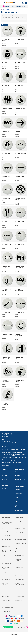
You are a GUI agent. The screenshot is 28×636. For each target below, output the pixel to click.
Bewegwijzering (19, 517)
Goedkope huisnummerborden (20, 584)
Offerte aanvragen (19, 486)
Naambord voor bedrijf (20, 543)
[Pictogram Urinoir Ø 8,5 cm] (20, 35)
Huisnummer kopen (6, 546)
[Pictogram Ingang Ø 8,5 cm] (20, 217)
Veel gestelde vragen (20, 479)
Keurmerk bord (19, 532)
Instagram (4, 492)
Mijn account (5, 471)
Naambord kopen (19, 524)
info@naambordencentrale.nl (9, 442)
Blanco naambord (6, 600)
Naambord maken (6, 579)
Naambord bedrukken (7, 604)
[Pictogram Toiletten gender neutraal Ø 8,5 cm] (20, 262)
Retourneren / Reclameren (18, 506)
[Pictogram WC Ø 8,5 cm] (7, 127)
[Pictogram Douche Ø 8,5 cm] (20, 240)
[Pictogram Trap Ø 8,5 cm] (7, 308)
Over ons (17, 471)
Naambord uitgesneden (7, 607)
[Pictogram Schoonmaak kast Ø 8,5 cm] (7, 285)
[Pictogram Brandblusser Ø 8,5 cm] (7, 376)
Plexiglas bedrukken (20, 551)
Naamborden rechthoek (18, 560)
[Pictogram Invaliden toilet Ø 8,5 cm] (20, 104)
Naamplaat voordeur (7, 542)
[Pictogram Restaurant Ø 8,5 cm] (7, 217)
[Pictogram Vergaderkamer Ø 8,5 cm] (20, 285)
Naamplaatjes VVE (6, 539)
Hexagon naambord (6, 555)
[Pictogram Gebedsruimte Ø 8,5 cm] (7, 399)
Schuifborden (18, 536)
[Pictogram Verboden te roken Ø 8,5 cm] (20, 194)
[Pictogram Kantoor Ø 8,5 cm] (20, 308)
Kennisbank (4, 479)
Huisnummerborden (6, 575)
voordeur (9, 452)
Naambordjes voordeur (20, 539)
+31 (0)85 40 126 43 (6, 441)
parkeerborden (22, 454)
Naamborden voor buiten (6, 568)
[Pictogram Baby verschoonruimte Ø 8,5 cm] (7, 149)
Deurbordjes (18, 608)
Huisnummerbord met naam (20, 547)
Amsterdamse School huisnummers (20, 588)
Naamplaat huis (19, 567)
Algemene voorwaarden (18, 501)
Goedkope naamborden (7, 572)
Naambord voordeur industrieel (7, 551)
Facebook (4, 488)
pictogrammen (6, 455)
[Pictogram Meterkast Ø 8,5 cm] (7, 330)
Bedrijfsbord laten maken (6, 518)
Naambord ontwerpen (20, 592)
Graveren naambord (6, 592)
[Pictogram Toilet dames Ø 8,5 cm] (20, 81)
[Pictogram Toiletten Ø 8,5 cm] (7, 104)
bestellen (19, 459)
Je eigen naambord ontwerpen (6, 584)
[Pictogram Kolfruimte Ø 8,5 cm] (7, 58)
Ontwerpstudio (19, 483)
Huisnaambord (5, 596)
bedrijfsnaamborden (14, 454)
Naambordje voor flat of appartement (7, 522)
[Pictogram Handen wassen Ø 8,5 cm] (20, 376)
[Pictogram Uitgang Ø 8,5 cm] (7, 240)
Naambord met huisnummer (5, 559)
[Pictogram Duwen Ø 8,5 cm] (7, 194)
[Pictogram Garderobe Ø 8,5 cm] (20, 149)
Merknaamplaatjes (6, 531)
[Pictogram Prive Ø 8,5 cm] (7, 172)
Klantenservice (18, 475)
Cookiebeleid (18, 497)
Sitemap (3, 483)
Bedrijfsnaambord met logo (7, 527)
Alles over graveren (19, 596)
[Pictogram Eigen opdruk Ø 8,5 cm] (7, 35)
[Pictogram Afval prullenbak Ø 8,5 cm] (20, 353)
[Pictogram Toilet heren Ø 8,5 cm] (7, 81)
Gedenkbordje (18, 600)
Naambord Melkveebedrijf (18, 571)
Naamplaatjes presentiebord (18, 604)
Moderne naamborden (7, 611)
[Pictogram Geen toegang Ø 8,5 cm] (7, 262)
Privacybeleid (18, 493)
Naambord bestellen (6, 563)
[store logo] (10, 2)
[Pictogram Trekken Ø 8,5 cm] (20, 172)
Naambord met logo (6, 535)
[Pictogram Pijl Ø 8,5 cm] (20, 127)
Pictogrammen (6, 9)
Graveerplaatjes (19, 575)
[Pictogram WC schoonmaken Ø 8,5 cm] (20, 330)
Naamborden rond (19, 555)
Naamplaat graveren (20, 528)
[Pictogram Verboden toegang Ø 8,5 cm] (20, 58)
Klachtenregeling (19, 510)
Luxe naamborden (19, 579)
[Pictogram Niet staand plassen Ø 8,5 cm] (7, 353)
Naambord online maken (6, 588)
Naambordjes (18, 521)
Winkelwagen (5, 475)
